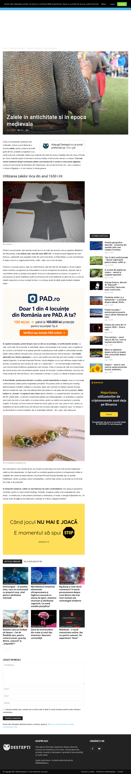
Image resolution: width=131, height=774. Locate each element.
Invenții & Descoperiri (17, 48)
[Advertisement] (65, 29)
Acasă (5, 48)
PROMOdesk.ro (41, 763)
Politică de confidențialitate (106, 772)
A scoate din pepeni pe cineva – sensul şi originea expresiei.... (115, 272)
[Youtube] (99, 748)
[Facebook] (92, 748)
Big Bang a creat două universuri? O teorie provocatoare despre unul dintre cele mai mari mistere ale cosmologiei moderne (70, 593)
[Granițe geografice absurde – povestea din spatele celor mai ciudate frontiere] (96, 245)
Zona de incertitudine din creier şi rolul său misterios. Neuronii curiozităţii (42, 633)
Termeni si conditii (87, 772)
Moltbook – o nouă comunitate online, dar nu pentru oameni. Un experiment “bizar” (71, 633)
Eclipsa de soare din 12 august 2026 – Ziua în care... (115, 327)
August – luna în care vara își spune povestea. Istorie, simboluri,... (116, 367)
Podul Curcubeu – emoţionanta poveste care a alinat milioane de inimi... (116, 313)
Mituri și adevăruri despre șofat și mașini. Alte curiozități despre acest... (115, 353)
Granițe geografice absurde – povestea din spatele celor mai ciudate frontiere (116, 246)
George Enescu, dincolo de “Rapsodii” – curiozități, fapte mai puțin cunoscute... (116, 286)
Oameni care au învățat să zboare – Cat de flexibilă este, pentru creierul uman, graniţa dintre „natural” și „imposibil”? (15, 636)
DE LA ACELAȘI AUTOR (33, 562)
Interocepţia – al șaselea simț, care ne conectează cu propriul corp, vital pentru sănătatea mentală (15, 592)
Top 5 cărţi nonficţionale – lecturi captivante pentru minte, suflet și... (116, 259)
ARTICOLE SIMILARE (12, 562)
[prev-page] (4, 649)
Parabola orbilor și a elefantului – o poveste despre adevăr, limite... (115, 299)
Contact (120, 772)
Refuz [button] (103, 4)
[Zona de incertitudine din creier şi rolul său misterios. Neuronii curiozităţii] (43, 618)
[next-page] (8, 649)
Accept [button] (122, 4)
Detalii (112, 4)
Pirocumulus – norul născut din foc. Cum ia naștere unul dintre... (115, 339)
